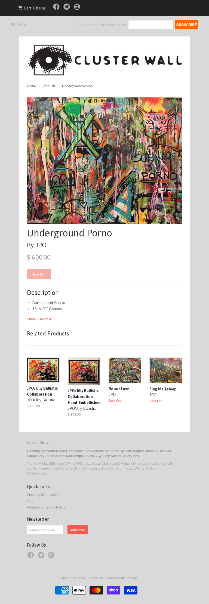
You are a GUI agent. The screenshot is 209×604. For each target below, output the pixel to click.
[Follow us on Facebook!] (57, 8)
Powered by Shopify (122, 578)
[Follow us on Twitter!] (67, 8)
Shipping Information (42, 495)
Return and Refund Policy (46, 507)
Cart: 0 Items (34, 8)
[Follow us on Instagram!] (78, 8)
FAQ (30, 501)
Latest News (39, 442)
